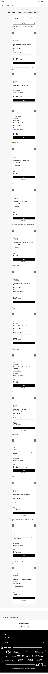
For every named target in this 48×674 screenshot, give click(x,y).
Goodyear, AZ (17, 50)
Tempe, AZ (17, 206)
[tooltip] (26, 467)
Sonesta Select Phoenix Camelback (23, 242)
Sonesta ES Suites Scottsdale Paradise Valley (21, 410)
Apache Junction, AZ (19, 586)
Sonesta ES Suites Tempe (20, 201)
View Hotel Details (17, 48)
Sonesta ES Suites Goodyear (21, 85)
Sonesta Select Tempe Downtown (22, 326)
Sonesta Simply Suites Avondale (22, 123)
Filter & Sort (24, 23)
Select (24, 62)
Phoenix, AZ (17, 247)
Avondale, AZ (17, 127)
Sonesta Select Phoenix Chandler (22, 160)
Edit (43, 4)
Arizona (10, 617)
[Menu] (45, 1)
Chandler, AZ (17, 165)
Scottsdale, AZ (18, 415)
